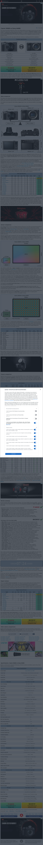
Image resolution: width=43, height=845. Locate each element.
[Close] (41, 390)
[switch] (35, 411)
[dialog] (21, 422)
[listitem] (21, 408)
